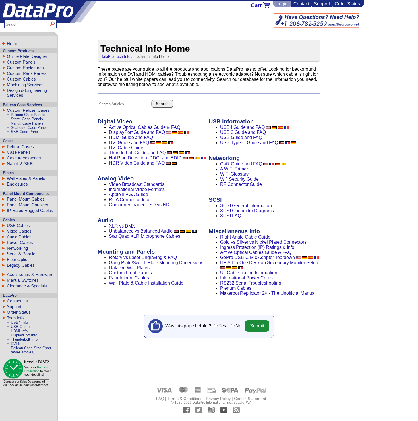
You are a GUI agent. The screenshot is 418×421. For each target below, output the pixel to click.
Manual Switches (23, 280)
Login (282, 3)
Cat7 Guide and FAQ (241, 163)
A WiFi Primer (234, 169)
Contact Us (17, 300)
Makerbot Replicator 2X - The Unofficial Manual (268, 293)
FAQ (160, 398)
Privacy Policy (218, 398)
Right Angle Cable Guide (245, 237)
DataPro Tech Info (115, 56)
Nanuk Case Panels (27, 123)
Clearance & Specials (27, 285)
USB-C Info (20, 327)
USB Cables (18, 225)
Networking (17, 248)
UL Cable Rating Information (248, 272)
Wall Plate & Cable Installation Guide (146, 283)
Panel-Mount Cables (26, 199)
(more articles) (22, 352)
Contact (301, 3)
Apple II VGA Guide (128, 194)
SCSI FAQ (230, 215)
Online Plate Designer (27, 56)
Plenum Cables (235, 288)
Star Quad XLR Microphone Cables (144, 236)
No (238, 325)
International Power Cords (246, 277)
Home (12, 43)
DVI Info (17, 344)
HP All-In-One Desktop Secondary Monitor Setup (269, 262)
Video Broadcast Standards (136, 184)
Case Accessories (24, 157)
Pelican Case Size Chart (31, 348)
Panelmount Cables (129, 277)
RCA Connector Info (129, 199)
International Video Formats (137, 189)
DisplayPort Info (24, 335)
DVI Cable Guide (126, 147)
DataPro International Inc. (212, 402)
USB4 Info (19, 322)
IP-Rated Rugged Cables (30, 210)
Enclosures (17, 184)
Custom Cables (21, 79)
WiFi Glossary (234, 174)
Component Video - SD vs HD (139, 204)
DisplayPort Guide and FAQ (137, 132)
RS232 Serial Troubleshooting (250, 283)
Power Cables (20, 242)
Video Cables (19, 231)
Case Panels (19, 152)
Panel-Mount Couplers (27, 204)
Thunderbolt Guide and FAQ (137, 152)
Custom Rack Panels (27, 73)
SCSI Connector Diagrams (247, 210)
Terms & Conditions (184, 398)
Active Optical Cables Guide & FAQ (144, 127)
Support (322, 3)
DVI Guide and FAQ (129, 142)
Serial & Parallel (21, 253)
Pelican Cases (20, 146)
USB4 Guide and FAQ (242, 127)
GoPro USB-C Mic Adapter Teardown (257, 257)
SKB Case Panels (26, 132)
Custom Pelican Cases (28, 110)
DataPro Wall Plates (129, 267)
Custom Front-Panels (130, 272)
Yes (222, 325)
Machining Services (25, 84)
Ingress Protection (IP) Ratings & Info (257, 247)
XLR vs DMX (122, 226)
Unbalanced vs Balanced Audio (141, 231)
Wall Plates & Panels (26, 178)
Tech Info (15, 317)
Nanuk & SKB (20, 163)
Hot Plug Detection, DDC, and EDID (145, 157)
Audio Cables (19, 236)
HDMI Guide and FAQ (131, 137)
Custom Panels (21, 62)
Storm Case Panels (27, 119)
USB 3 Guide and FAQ (243, 132)
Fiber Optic (17, 259)
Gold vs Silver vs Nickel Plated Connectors (263, 242)
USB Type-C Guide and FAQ (249, 142)
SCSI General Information (246, 205)
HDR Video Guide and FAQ (137, 163)
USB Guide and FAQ (241, 137)
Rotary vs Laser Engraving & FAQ (143, 257)
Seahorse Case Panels (30, 127)
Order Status (347, 3)
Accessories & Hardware (30, 274)
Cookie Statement (250, 398)
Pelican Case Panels (28, 115)
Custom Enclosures (25, 67)
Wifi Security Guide (239, 179)
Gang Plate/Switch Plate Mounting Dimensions (156, 262)
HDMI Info (19, 331)
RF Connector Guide (241, 184)
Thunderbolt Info (24, 339)
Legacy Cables (21, 265)
